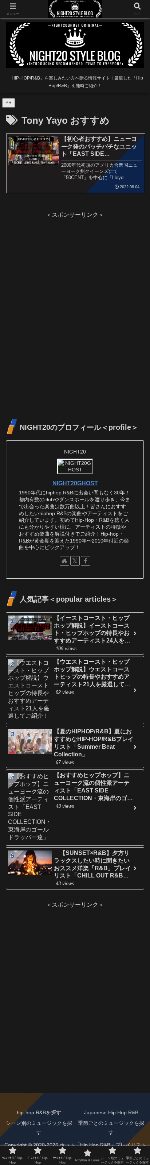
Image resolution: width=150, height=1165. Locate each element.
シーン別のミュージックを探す (39, 1127)
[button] (134, 972)
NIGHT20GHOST (75, 483)
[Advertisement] (75, 295)
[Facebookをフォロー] (85, 561)
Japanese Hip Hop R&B (111, 1112)
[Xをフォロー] (75, 561)
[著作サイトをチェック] (64, 561)
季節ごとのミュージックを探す (111, 1127)
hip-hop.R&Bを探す (39, 1112)
